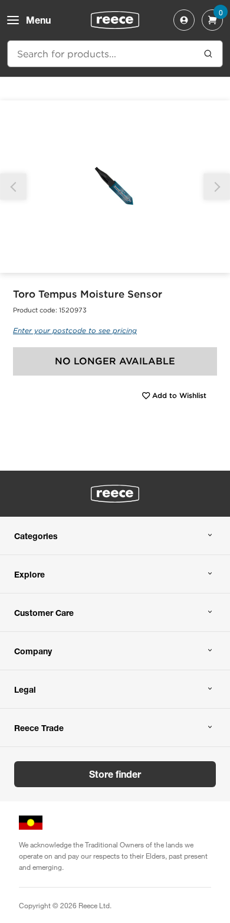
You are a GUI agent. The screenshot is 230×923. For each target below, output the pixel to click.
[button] (216, 187)
